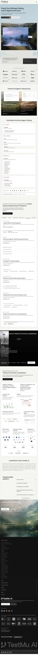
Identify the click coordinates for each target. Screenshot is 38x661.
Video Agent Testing (4, 549)
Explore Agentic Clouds (24, 113)
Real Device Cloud (22, 217)
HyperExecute (28, 217)
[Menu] (36, 2)
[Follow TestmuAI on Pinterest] (11, 652)
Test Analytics (3, 575)
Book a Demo (30, 362)
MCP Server (3, 551)
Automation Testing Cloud (5, 542)
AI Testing (2, 558)
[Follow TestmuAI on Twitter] (3, 652)
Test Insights (34, 217)
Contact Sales (4, 509)
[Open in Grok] (9, 611)
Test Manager (4, 217)
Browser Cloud (3, 562)
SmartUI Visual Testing (4, 572)
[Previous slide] (1, 359)
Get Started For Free (6, 298)
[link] (4, 2)
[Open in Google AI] (12, 611)
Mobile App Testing (4, 556)
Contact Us (17, 637)
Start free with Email (16, 17)
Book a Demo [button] (13, 604)
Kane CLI (2, 545)
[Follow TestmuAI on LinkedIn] (5, 652)
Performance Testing (4, 560)
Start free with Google (5, 17)
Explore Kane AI (5, 113)
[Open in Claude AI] (6, 611)
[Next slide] (3, 359)
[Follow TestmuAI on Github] (9, 652)
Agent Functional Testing (5, 547)
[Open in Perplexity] (4, 611)
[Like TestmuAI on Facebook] (1, 652)
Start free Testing (5, 604)
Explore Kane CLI (5, 61)
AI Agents (2, 550)
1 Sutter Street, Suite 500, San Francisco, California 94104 (5, 631)
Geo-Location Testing (4, 567)
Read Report (22, 390)
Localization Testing (4, 571)
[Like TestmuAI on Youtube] (7, 652)
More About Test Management (8, 226)
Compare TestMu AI (4, 577)
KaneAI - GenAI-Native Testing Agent (6, 543)
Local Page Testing (4, 564)
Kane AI (10, 217)
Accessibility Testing (4, 568)
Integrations (3, 573)
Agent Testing (15, 217)
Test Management (4, 555)
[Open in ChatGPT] (2, 611)
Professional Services (4, 576)
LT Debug (2, 563)
